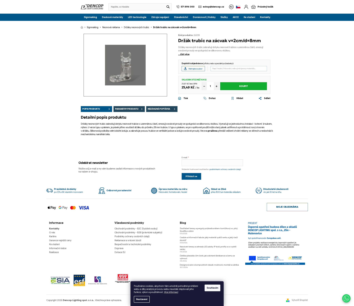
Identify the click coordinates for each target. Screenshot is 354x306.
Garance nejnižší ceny (60, 240)
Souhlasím (212, 288)
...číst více (183, 54)
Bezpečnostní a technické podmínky (132, 244)
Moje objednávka (287, 207)
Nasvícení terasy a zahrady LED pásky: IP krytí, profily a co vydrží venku (208, 248)
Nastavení (141, 299)
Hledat (168, 6)
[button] (346, 298)
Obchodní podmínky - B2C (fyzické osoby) (135, 228)
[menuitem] (90, 17)
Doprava (118, 248)
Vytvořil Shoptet (300, 300)
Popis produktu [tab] (91, 109)
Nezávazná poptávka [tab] (159, 109)
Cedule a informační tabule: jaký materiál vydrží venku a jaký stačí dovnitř (209, 238)
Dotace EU (119, 252)
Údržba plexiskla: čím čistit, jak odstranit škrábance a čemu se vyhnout (207, 257)
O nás (52, 232)
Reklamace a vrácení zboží (127, 240)
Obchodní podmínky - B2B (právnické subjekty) (138, 232)
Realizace (54, 252)
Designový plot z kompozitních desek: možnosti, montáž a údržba (209, 265)
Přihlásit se (191, 176)
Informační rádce (57, 248)
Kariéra (52, 236)
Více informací (171, 292)
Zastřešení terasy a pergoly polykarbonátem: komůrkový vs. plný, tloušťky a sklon (209, 229)
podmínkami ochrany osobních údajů (225, 169)
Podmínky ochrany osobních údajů (132, 236)
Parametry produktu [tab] (126, 109)
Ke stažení (54, 244)
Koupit (243, 86)
